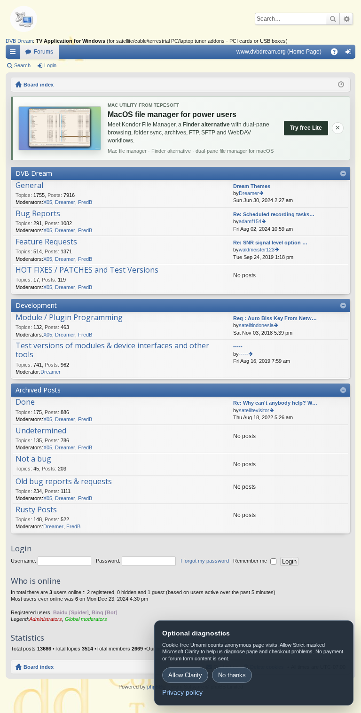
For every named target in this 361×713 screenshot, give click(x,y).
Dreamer (65, 202)
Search (333, 18)
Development (36, 305)
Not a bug (33, 459)
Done (25, 402)
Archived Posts (38, 389)
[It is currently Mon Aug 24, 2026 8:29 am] (341, 84)
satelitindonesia (256, 325)
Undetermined (41, 431)
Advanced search (346, 18)
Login (50, 65)
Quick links (14, 53)
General (29, 185)
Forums (43, 51)
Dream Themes (251, 186)
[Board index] (38, 19)
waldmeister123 (257, 249)
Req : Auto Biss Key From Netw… (275, 318)
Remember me (250, 561)
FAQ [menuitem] (337, 53)
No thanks (232, 675)
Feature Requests (46, 242)
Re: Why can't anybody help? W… (275, 403)
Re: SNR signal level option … (270, 242)
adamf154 (250, 221)
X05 (47, 202)
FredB (85, 202)
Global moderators (86, 619)
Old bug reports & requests (64, 481)
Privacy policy (182, 692)
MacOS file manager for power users (172, 114)
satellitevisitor (254, 410)
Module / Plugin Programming (69, 317)
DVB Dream (19, 41)
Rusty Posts (36, 510)
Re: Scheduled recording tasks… (273, 214)
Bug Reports (38, 214)
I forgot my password (204, 561)
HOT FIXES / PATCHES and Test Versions (87, 270)
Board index (39, 667)
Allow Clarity (185, 675)
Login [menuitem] (350, 53)
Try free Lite (306, 128)
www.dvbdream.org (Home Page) (279, 51)
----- (238, 346)
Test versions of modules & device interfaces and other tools (112, 350)
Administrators (45, 619)
